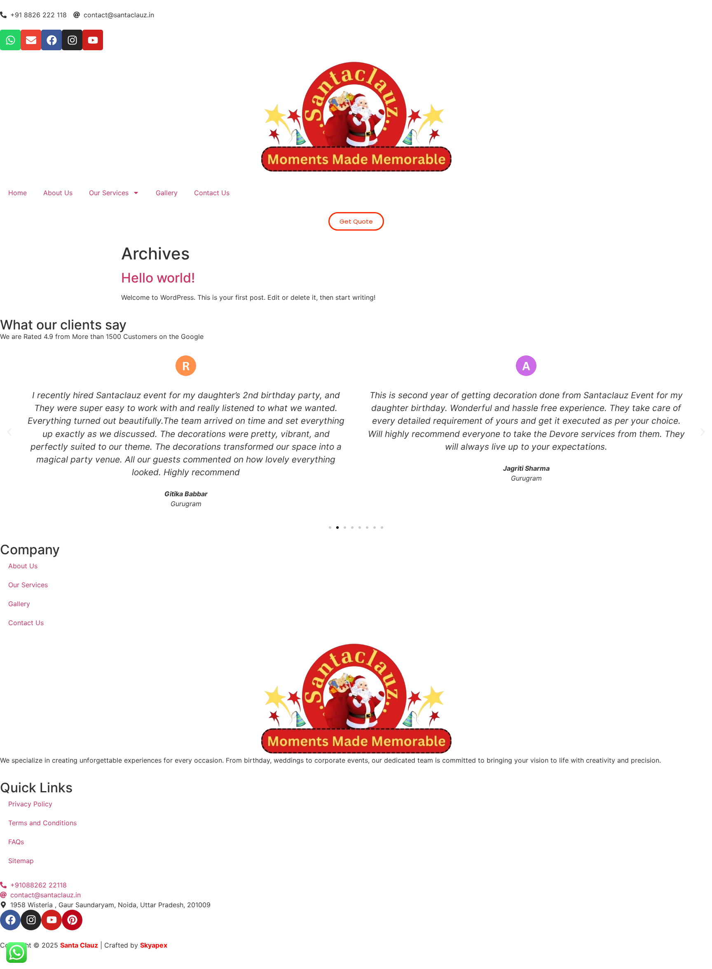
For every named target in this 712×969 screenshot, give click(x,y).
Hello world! (158, 278)
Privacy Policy (30, 804)
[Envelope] (31, 40)
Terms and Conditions (42, 823)
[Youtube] (92, 40)
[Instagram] (72, 40)
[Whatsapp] (10, 40)
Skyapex (153, 945)
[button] (9, 432)
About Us (58, 193)
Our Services (109, 193)
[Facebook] (51, 40)
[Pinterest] (72, 920)
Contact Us (212, 193)
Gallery (167, 193)
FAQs (16, 842)
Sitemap (21, 861)
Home (17, 193)
